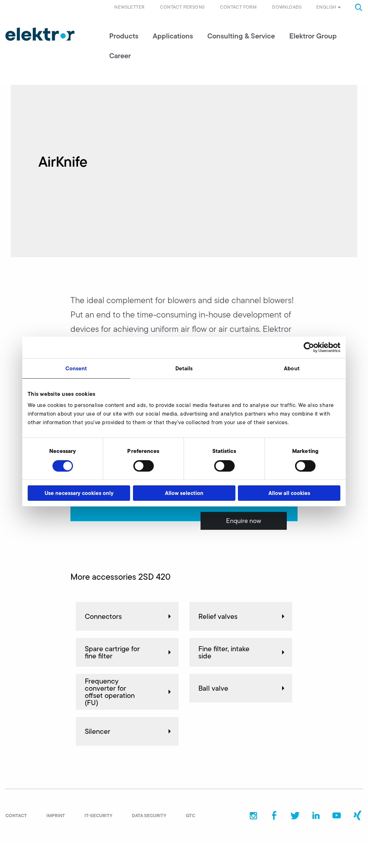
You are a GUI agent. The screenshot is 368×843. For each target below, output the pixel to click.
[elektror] (39, 34)
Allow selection (184, 493)
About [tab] (292, 368)
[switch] (143, 466)
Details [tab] (184, 368)
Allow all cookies (289, 493)
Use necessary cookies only (79, 493)
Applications (173, 36)
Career (120, 55)
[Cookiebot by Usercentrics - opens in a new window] (308, 347)
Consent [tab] (76, 368)
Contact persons (182, 7)
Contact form (238, 7)
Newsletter (129, 7)
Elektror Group (313, 36)
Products (123, 36)
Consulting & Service (241, 36)
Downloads (287, 7)
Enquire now (243, 520)
